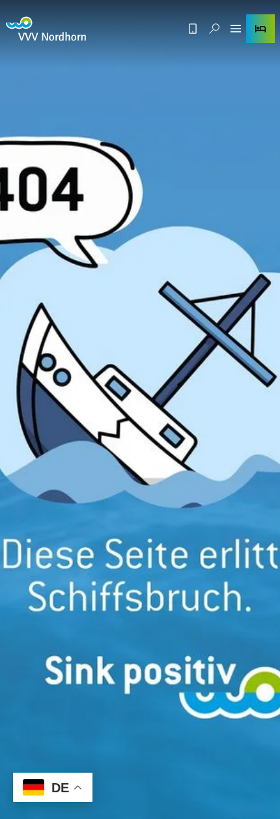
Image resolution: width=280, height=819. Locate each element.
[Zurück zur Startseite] (46, 29)
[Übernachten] (260, 28)
